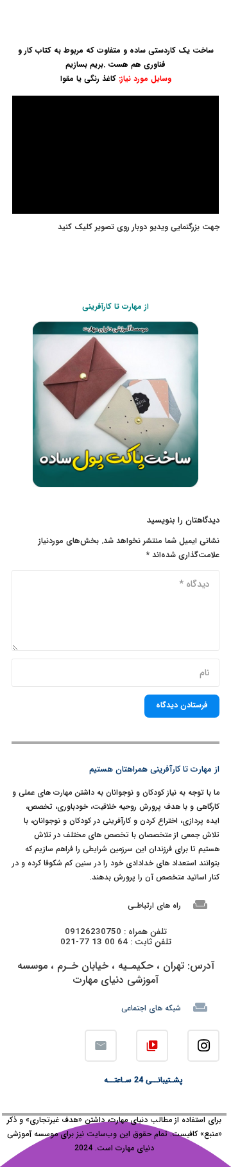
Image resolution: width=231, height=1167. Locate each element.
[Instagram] (203, 1046)
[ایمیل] (101, 1046)
